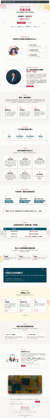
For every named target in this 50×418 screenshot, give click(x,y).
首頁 (13, 1)
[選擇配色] (47, 1)
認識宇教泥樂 (29, 392)
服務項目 (23, 1)
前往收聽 (24, 365)
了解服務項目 (29, 22)
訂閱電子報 (37, 401)
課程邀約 (38, 1)
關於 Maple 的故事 (29, 86)
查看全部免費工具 (24, 315)
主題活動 (19, 1)
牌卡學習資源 (27, 1)
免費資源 (32, 1)
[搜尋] (46, 1)
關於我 (16, 1)
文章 (35, 1)
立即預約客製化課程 (22, 22)
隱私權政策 (21, 403)
